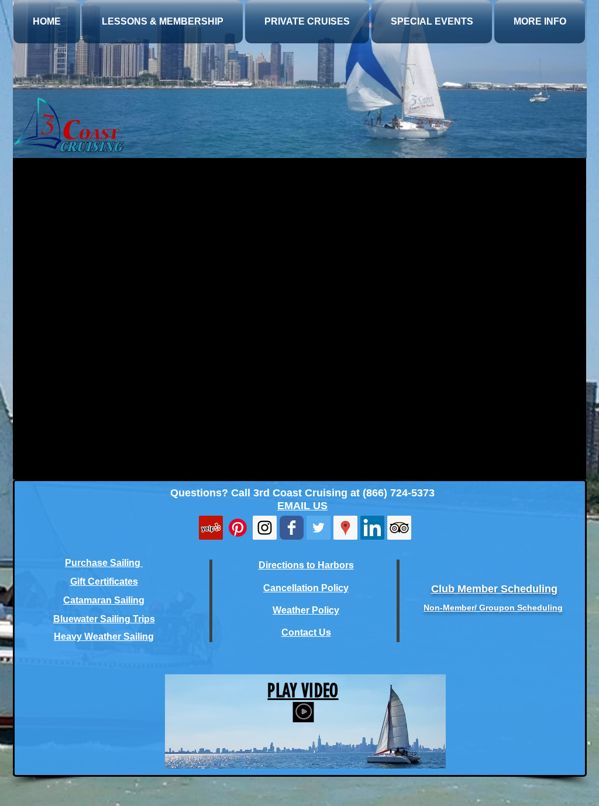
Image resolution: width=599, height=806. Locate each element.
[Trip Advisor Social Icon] (399, 528)
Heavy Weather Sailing (104, 637)
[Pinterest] (238, 528)
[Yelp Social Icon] (211, 528)
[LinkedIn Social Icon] (372, 528)
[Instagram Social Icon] (265, 528)
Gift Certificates (104, 582)
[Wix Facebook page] (292, 528)
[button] (431, 21)
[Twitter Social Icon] (319, 528)
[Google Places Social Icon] (345, 528)
